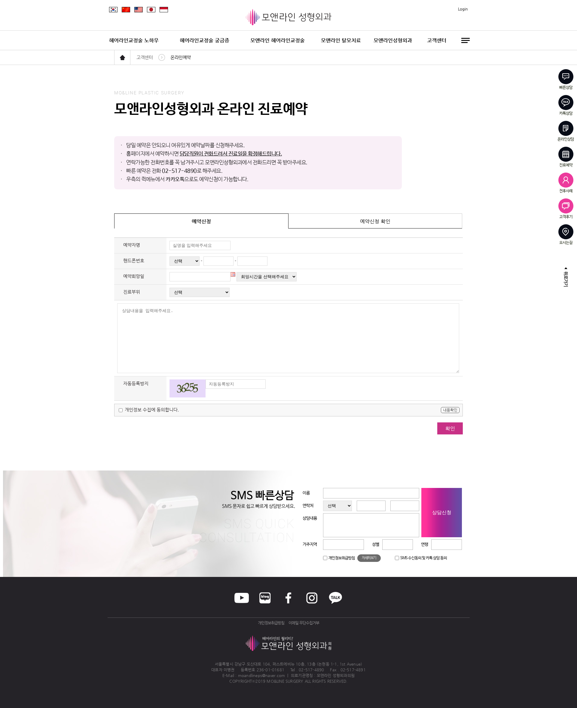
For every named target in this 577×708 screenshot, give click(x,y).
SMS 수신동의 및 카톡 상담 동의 (423, 558)
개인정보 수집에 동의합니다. (151, 409)
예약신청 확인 (375, 221)
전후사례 (565, 191)
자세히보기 (369, 558)
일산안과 (300, 686)
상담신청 (441, 512)
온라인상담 (565, 139)
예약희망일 (133, 276)
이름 (306, 493)
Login (463, 9)
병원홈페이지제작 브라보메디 (272, 686)
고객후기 (565, 217)
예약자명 (131, 244)
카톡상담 (565, 113)
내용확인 (450, 410)
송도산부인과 (317, 686)
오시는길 (565, 243)
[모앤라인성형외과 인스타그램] (312, 598)
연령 (424, 544)
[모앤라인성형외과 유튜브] (241, 598)
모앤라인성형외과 (393, 40)
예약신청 (201, 221)
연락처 (308, 505)
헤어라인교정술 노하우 (134, 40)
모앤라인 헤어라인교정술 (277, 40)
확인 (450, 428)
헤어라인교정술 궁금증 (204, 40)
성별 (375, 544)
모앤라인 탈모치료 (341, 40)
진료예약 (565, 165)
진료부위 (131, 291)
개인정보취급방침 (341, 558)
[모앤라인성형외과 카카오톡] (335, 598)
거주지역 (310, 544)
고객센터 (436, 40)
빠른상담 (565, 87)
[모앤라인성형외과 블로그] (265, 598)
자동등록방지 (135, 383)
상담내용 (310, 518)
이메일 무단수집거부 (303, 623)
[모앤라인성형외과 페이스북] (288, 598)
